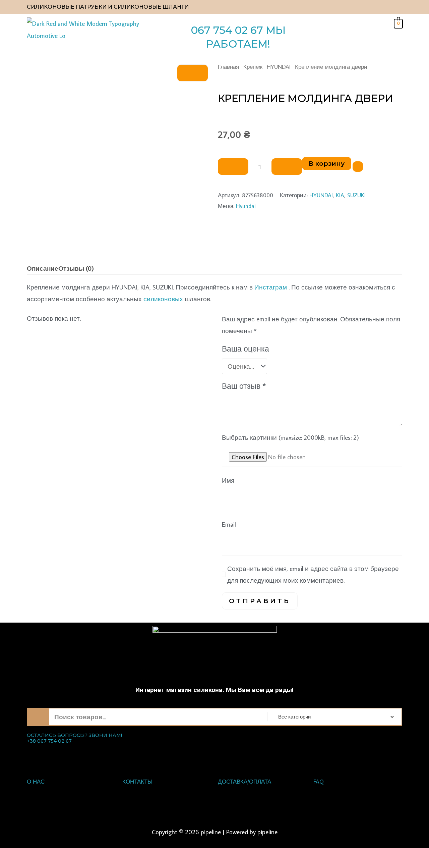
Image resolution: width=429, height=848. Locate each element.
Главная (228, 66)
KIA (340, 195)
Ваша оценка (245, 349)
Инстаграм (270, 287)
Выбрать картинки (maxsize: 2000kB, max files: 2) (290, 437)
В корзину (327, 163)
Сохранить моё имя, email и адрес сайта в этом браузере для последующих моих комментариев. (313, 574)
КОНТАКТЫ (137, 781)
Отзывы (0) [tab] (76, 268)
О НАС (36, 781)
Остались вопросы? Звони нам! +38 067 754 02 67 (74, 738)
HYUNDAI (279, 66)
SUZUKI (356, 195)
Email (229, 524)
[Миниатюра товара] (192, 73)
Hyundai (246, 206)
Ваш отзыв (244, 386)
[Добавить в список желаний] (358, 166)
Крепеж (252, 66)
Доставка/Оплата (244, 781)
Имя (228, 480)
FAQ (318, 781)
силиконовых (163, 299)
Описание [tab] (42, 268)
